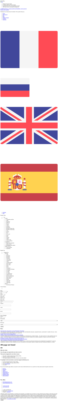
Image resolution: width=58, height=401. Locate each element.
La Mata (7, 271)
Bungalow (8, 221)
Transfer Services (6, 372)
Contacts (4, 18)
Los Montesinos (9, 273)
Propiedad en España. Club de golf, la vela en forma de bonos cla (12, 337)
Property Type (3, 215)
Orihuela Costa (9, 274)
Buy (3, 15)
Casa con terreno (9, 240)
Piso (7, 232)
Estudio (7, 231)
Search (2, 326)
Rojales (7, 279)
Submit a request (6, 17)
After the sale (5, 371)
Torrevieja (4, 19)
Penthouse (8, 227)
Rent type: (2, 322)
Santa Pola (8, 280)
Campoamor (8, 260)
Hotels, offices (8, 244)
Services (4, 368)
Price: (1, 290)
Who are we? (5, 14)
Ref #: (1, 311)
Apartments (8, 248)
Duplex (7, 223)
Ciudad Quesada (9, 262)
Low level (8, 234)
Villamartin (8, 282)
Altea (7, 254)
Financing (4, 369)
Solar (7, 236)
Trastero (7, 237)
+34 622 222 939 (6, 385)
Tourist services (5, 373)
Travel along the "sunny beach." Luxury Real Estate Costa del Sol (12, 330)
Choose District (3, 286)
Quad (7, 235)
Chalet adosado (9, 247)
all (4, 217)
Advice (4, 370)
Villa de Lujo (8, 239)
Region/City (2, 250)
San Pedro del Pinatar (10, 284)
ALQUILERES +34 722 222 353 (20, 8)
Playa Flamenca (9, 277)
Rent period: (2, 318)
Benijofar (8, 257)
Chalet (7, 225)
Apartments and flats (10, 219)
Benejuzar (8, 255)
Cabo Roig (8, 259)
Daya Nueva (8, 263)
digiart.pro (9, 391)
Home (4, 13)
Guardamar (8, 268)
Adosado (8, 226)
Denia (7, 265)
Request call (2, 9)
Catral (7, 261)
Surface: (1, 303)
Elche (7, 266)
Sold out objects (5, 375)
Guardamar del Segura (10, 269)
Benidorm (8, 256)
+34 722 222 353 (6, 386)
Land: (1, 307)
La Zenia (8, 272)
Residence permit (6, 374)
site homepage (7, 363)
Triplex (7, 238)
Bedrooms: (2, 296)
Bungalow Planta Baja (10, 229)
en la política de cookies (11, 398)
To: (1, 292)
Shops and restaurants (10, 242)
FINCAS (8, 222)
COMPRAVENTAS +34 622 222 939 (7, 8)
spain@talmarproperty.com (7, 382)
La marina (8, 270)
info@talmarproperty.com (7, 381)
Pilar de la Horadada (10, 275)
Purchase (4, 212)
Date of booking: (3, 315)
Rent (3, 16)
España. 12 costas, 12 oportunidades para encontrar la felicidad (11, 334)
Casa (7, 230)
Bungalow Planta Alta (10, 228)
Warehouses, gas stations (10, 245)
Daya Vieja (8, 264)
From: (1, 291)
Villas (7, 220)
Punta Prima (8, 278)
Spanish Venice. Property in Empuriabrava (8, 333)
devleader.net (10, 390)
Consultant (7, 9)
